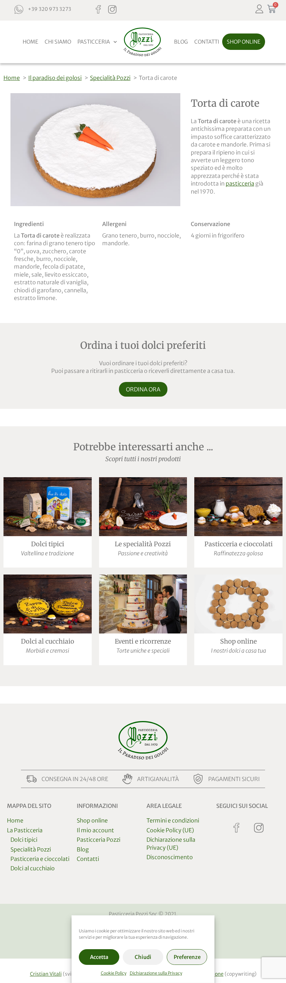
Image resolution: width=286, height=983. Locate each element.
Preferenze (187, 957)
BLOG (181, 41)
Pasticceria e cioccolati (238, 544)
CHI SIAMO (58, 41)
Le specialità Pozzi (143, 544)
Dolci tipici (47, 544)
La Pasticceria (25, 830)
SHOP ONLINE (244, 41)
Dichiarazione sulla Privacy (156, 973)
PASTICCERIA (93, 41)
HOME (30, 41)
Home (15, 820)
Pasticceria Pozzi (98, 839)
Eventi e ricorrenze (143, 641)
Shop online (238, 641)
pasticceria (240, 183)
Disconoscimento (169, 857)
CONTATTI (206, 41)
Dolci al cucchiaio (47, 641)
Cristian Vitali (46, 974)
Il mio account (95, 830)
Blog (83, 849)
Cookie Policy (113, 973)
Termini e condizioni (172, 820)
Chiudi (143, 957)
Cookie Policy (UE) (170, 830)
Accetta (99, 957)
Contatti (88, 858)
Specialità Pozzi (30, 849)
